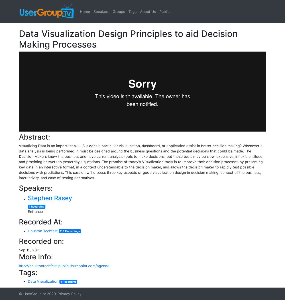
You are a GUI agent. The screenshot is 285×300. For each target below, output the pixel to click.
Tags (132, 11)
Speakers (101, 11)
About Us (148, 11)
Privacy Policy (69, 294)
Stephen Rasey (50, 198)
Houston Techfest (43, 231)
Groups (119, 11)
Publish (165, 11)
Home (85, 11)
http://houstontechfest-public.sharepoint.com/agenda (64, 266)
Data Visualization (43, 281)
